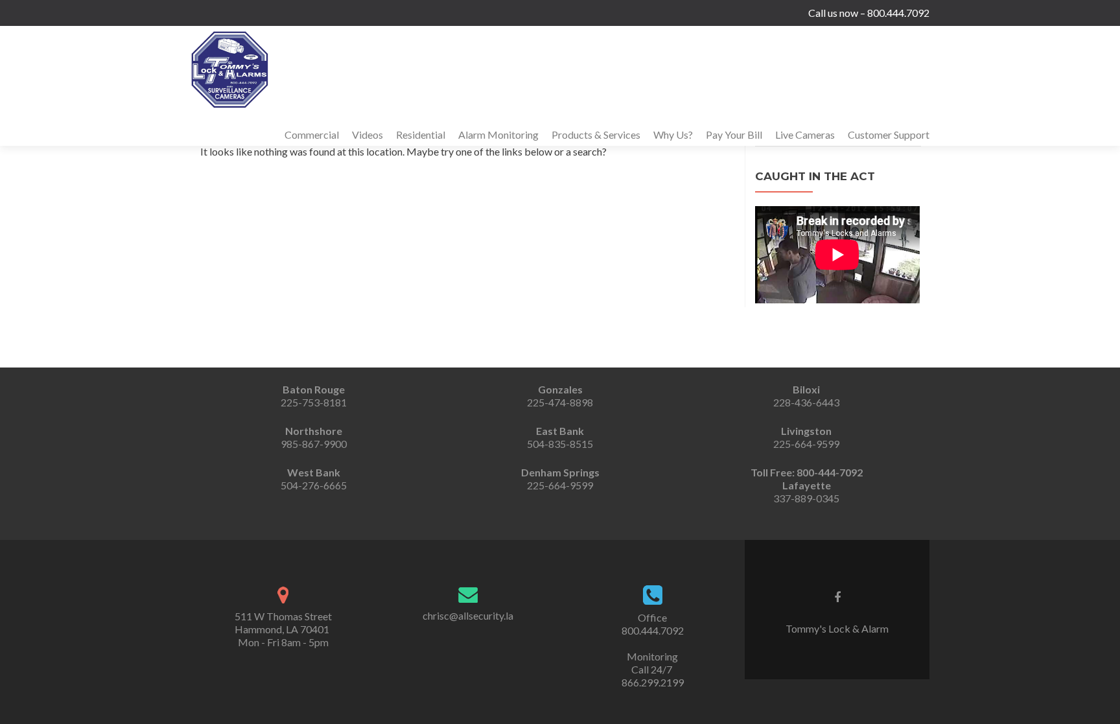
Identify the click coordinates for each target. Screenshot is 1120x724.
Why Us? (673, 134)
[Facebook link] (837, 596)
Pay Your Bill (734, 134)
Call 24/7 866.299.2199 (653, 675)
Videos (367, 134)
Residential (420, 134)
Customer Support (888, 134)
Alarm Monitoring (498, 134)
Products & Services (596, 134)
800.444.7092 (653, 630)
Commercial (312, 134)
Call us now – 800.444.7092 (868, 12)
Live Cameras (805, 134)
